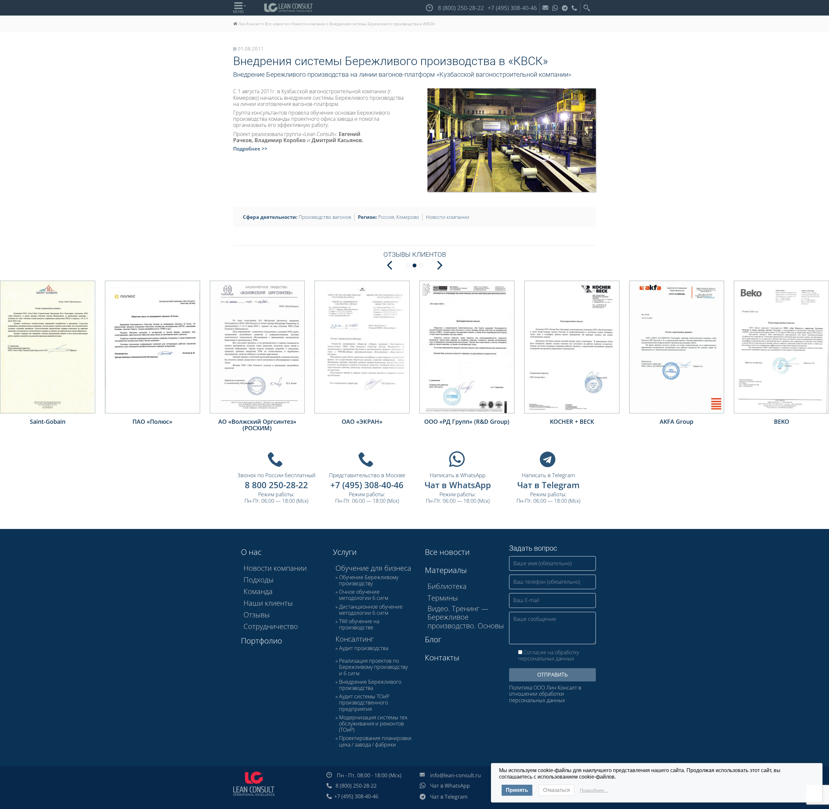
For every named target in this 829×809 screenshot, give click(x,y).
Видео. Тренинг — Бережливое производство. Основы (465, 617)
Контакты (442, 657)
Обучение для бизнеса (373, 568)
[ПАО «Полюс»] (152, 347)
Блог (433, 639)
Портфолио (261, 640)
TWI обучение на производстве (359, 624)
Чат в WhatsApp (458, 485)
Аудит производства (363, 648)
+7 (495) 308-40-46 (366, 485)
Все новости (447, 551)
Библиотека (447, 586)
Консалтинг (354, 639)
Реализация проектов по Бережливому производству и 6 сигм (373, 667)
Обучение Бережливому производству (368, 580)
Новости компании (447, 217)
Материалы (446, 570)
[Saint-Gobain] (47, 347)
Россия (386, 217)
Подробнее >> (250, 148)
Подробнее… (594, 790)
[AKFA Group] (677, 347)
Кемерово (407, 217)
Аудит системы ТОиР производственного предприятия (364, 702)
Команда (258, 591)
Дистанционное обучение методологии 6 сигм (371, 610)
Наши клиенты (268, 603)
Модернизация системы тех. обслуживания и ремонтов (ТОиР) (374, 723)
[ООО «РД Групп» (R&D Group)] (467, 347)
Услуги (345, 551)
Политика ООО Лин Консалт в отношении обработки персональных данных (545, 694)
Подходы (259, 579)
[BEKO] (781, 347)
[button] (440, 264)
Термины (442, 597)
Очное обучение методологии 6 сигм (363, 595)
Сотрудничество (271, 626)
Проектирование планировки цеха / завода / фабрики (375, 741)
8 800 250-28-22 (276, 485)
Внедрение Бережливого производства (370, 685)
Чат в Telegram (548, 485)
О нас (251, 551)
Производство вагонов (325, 217)
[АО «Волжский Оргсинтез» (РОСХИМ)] (257, 347)
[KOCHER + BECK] (572, 347)
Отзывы (257, 614)
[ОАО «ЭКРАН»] (362, 347)
